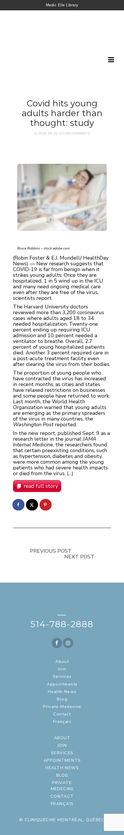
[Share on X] (32, 504)
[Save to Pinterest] (46, 504)
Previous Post (51, 551)
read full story (41, 486)
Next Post (79, 556)
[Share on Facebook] (19, 504)
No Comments (78, 133)
